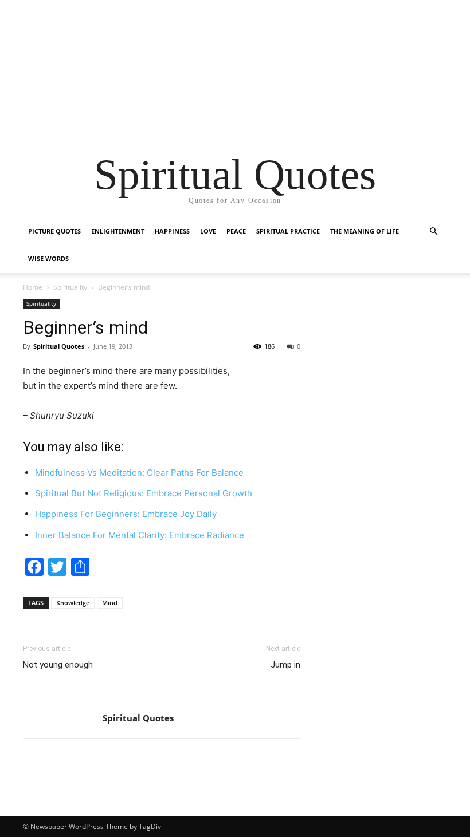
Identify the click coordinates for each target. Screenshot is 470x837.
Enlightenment (117, 231)
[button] (433, 231)
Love (208, 231)
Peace (236, 231)
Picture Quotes (54, 231)
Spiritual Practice (288, 231)
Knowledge (72, 602)
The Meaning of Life (364, 231)
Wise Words (48, 258)
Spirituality (70, 287)
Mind (109, 602)
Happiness (172, 231)
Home (32, 287)
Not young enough (58, 665)
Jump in (285, 665)
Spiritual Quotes (58, 346)
